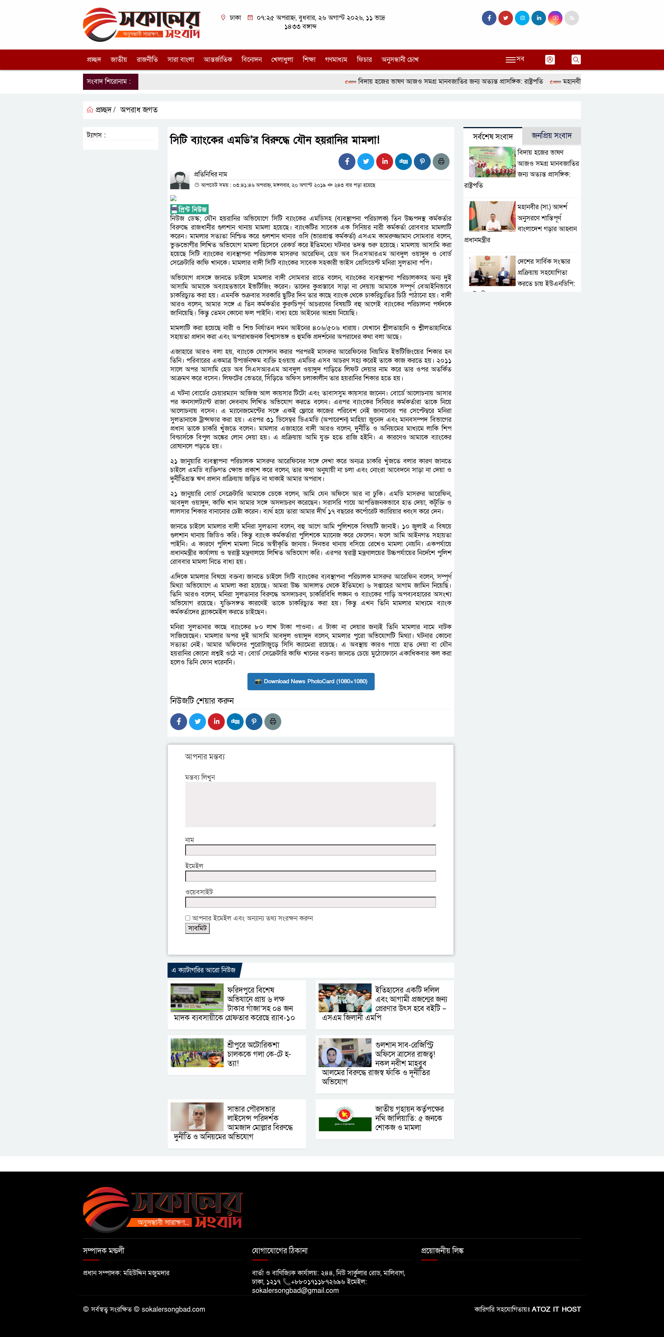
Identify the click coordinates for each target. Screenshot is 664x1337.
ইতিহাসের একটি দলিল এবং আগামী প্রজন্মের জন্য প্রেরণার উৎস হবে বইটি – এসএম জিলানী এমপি (384, 1004)
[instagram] (522, 18)
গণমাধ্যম (336, 59)
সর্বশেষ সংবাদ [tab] (493, 137)
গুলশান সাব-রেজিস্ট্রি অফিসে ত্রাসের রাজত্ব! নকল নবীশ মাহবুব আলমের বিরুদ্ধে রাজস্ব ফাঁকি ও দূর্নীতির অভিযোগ (378, 1063)
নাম (189, 840)
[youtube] (555, 18)
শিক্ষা (309, 59)
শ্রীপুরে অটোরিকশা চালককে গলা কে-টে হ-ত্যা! (259, 1054)
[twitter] (505, 18)
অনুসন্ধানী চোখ (400, 59)
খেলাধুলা (282, 59)
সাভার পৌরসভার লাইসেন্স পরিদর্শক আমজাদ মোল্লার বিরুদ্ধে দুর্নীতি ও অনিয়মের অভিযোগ (233, 1123)
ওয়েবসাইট (199, 892)
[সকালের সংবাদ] (142, 24)
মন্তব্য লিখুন (200, 777)
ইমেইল (194, 866)
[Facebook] (347, 161)
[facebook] (489, 18)
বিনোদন (252, 59)
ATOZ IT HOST (556, 1309)
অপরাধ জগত (139, 110)
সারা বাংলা (181, 59)
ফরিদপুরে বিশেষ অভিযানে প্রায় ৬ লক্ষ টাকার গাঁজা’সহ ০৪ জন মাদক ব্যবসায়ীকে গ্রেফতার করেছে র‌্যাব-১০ (234, 1004)
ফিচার (364, 59)
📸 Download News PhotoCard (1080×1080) (311, 681)
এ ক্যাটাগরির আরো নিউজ (203, 970)
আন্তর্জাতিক (218, 59)
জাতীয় (119, 59)
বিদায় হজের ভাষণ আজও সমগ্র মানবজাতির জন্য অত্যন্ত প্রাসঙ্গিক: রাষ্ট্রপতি (427, 81)
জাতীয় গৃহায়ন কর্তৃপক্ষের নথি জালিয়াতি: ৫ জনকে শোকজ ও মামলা (409, 1118)
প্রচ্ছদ (94, 59)
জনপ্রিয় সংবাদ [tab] (552, 136)
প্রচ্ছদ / (105, 110)
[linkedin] (538, 18)
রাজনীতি (147, 59)
